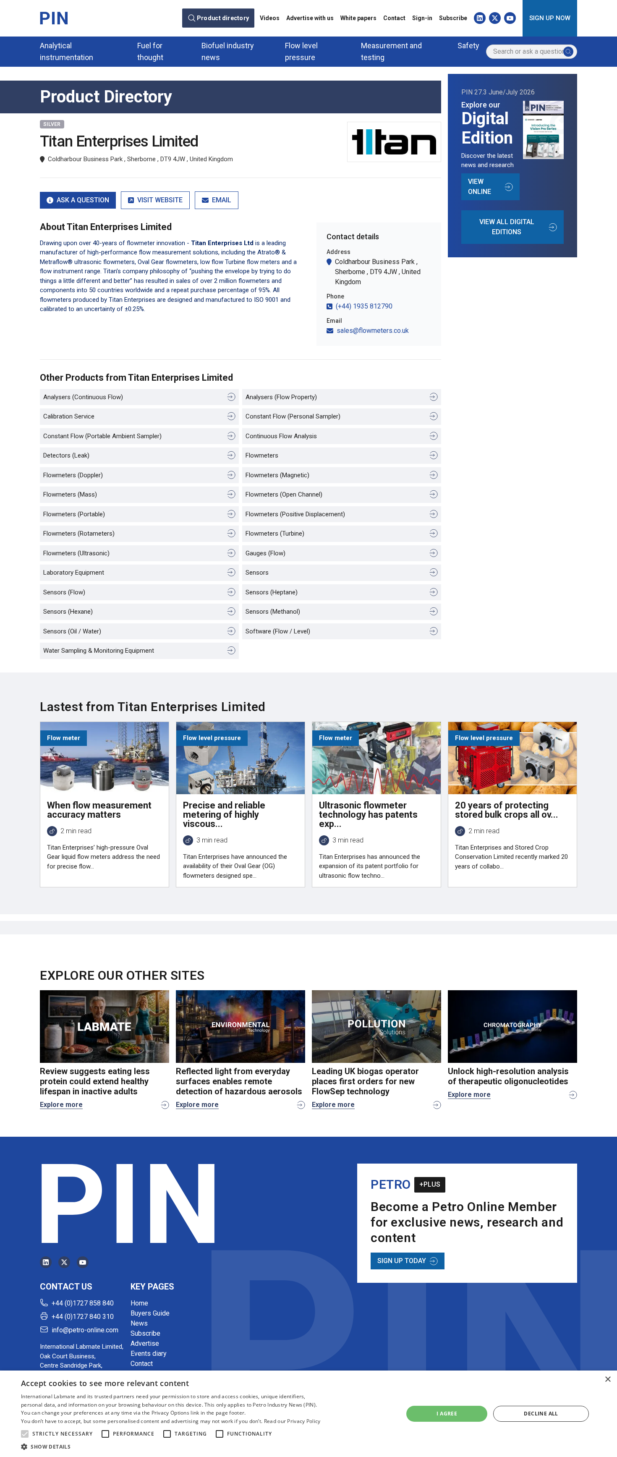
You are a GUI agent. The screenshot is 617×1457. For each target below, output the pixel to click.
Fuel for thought (150, 51)
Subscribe (453, 18)
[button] (24, 1434)
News (139, 1323)
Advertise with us (310, 18)
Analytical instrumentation (66, 51)
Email (221, 200)
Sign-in (422, 18)
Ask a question (83, 200)
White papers (358, 18)
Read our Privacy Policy (292, 1421)
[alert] (308, 1414)
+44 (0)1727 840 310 (83, 1317)
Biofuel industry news (227, 51)
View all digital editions (506, 227)
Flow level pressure (301, 51)
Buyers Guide (150, 1313)
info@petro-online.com (85, 1330)
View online (479, 187)
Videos (270, 18)
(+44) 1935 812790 (364, 306)
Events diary (149, 1354)
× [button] (607, 1379)
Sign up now (549, 18)
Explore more (61, 1105)
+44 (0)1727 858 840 (83, 1303)
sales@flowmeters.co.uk (373, 331)
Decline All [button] (541, 1413)
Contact (394, 18)
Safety (468, 45)
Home (139, 1303)
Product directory (222, 18)
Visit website (160, 200)
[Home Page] (54, 18)
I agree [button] (447, 1413)
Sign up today (401, 1261)
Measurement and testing (391, 51)
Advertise (145, 1343)
